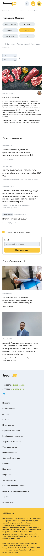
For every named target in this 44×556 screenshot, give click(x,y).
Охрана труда (8, 502)
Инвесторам (35, 44)
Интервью (5, 205)
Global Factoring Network (30, 179)
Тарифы (5, 497)
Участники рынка (9, 447)
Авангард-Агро (34, 120)
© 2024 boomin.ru (8, 513)
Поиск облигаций (9, 453)
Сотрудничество (9, 480)
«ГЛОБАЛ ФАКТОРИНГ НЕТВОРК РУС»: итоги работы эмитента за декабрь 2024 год (21, 173)
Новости (10, 30)
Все (27, 36)
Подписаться (21, 250)
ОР (3, 44)
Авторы (27, 24)
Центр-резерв (23, 120)
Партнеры (6, 469)
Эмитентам (11, 44)
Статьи (23, 10)
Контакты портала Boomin (13, 486)
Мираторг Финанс (8, 122)
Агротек (4, 124)
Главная (4, 10)
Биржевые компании (11, 430)
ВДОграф (10, 222)
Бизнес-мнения (10, 24)
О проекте (6, 475)
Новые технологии (21, 222)
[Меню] (39, 3)
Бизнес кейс (6, 48)
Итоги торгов (10, 36)
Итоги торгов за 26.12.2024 (15, 219)
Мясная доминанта (11, 97)
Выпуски (6, 464)
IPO (3, 159)
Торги (4, 222)
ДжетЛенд (10, 159)
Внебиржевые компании (12, 436)
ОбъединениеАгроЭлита (9, 120)
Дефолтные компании (11, 441)
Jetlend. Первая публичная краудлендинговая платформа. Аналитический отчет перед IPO (17, 152)
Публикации (13, 10)
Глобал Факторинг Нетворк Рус (12, 179)
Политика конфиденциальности (15, 491)
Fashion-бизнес (23, 44)
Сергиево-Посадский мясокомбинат (27, 122)
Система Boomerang (11, 458)
